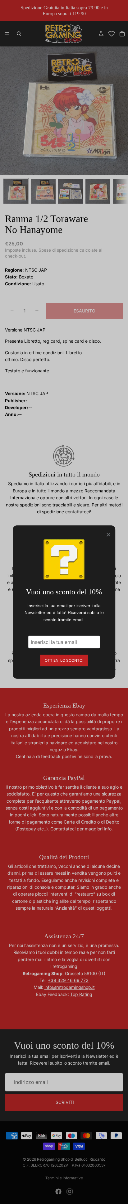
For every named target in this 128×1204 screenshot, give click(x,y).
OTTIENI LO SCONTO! (64, 660)
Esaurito (84, 310)
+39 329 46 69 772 (68, 980)
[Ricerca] (19, 34)
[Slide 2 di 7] (43, 191)
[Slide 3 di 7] (70, 191)
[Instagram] (69, 1191)
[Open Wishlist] (111, 34)
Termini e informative (64, 1178)
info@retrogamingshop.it (69, 987)
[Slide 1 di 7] (15, 191)
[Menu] (7, 34)
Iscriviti (64, 1102)
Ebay (72, 749)
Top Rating (81, 994)
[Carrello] (122, 34)
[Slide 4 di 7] (97, 191)
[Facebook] (58, 1191)
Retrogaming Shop (53, 1159)
